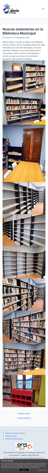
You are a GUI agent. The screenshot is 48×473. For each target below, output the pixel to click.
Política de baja (10, 436)
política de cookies (7, 467)
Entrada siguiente (24, 418)
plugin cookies (42, 470)
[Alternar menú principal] (43, 8)
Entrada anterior (24, 414)
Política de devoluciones (14, 439)
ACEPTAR (24, 470)
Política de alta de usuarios (15, 433)
